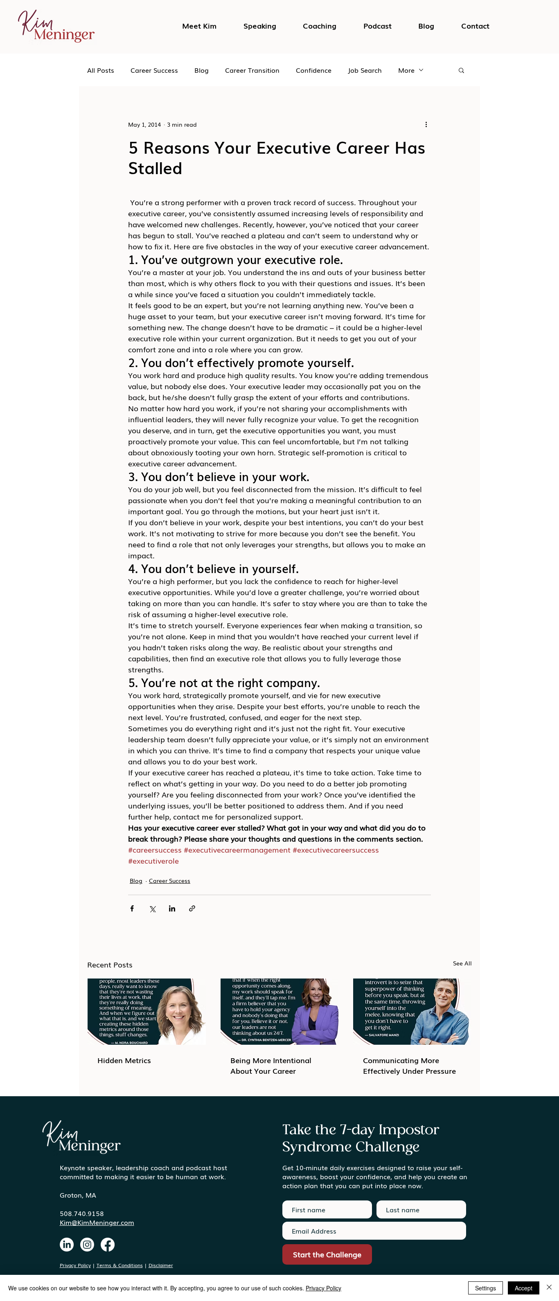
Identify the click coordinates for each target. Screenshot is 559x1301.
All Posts (100, 69)
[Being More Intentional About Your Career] (280, 1012)
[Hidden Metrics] (147, 1012)
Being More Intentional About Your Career (270, 1065)
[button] (377, 25)
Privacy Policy (75, 1265)
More (406, 69)
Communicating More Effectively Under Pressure (409, 1065)
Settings (485, 1288)
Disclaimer (161, 1265)
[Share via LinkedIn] (172, 908)
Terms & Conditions (120, 1265)
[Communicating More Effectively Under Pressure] (412, 1012)
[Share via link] (192, 908)
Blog (201, 69)
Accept (523, 1288)
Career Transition (252, 69)
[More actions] (426, 124)
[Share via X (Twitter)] (152, 908)
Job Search (365, 69)
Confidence (313, 69)
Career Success (154, 69)
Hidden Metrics (124, 1060)
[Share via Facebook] (132, 908)
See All (462, 963)
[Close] (549, 1287)
